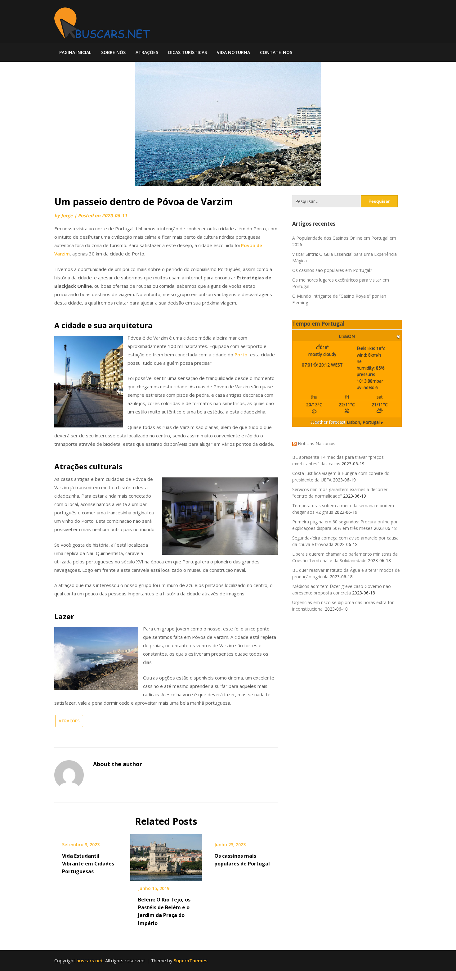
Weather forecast (347, 422)
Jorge (67, 215)
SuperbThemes (191, 960)
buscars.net (89, 960)
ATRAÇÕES (147, 52)
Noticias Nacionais (316, 443)
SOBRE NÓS (113, 52)
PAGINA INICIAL (75, 52)
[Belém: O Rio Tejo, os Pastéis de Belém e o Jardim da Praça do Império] (166, 855)
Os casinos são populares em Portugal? (332, 270)
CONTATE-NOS (276, 52)
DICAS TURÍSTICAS (187, 52)
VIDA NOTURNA (233, 52)
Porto (241, 354)
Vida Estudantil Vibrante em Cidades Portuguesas (88, 863)
